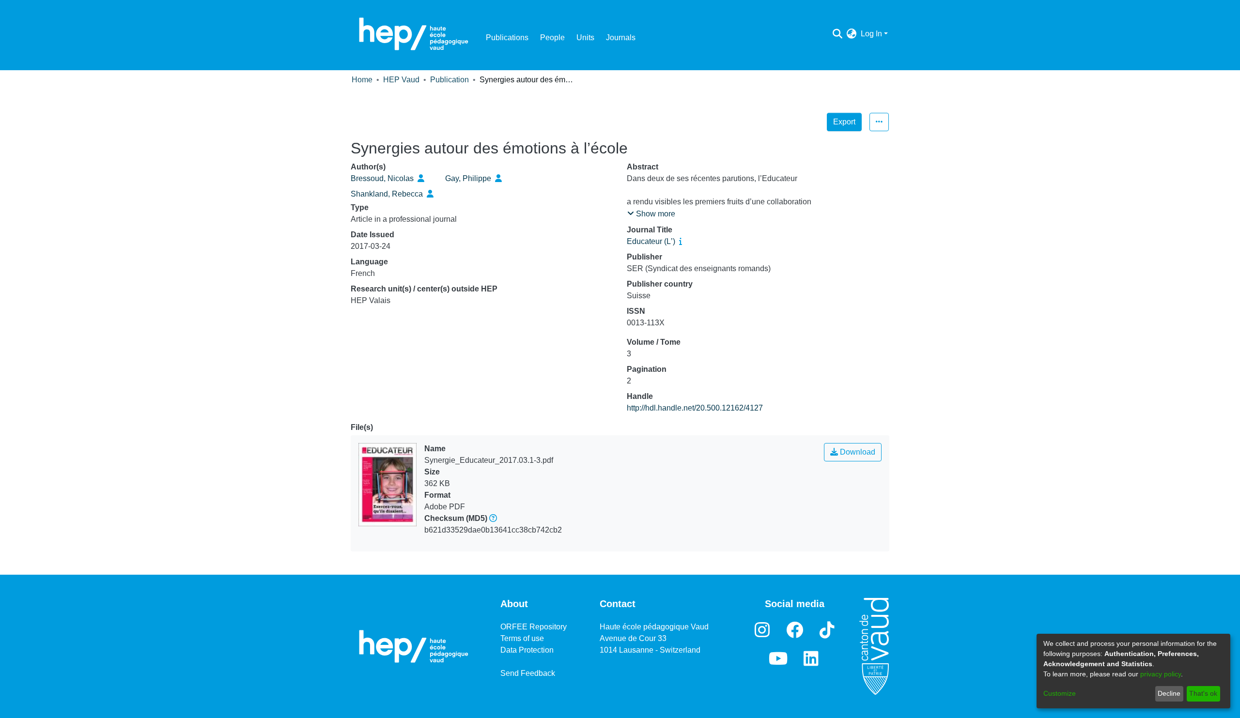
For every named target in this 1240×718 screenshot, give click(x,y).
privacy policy (1160, 674)
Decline (1169, 693)
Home (362, 80)
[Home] (413, 34)
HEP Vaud (401, 80)
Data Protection (527, 650)
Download (856, 452)
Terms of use (522, 638)
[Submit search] (838, 34)
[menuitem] (852, 34)
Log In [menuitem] (871, 34)
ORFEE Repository (533, 627)
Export (844, 122)
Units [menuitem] (585, 37)
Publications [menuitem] (507, 37)
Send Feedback (527, 673)
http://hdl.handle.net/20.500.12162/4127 (695, 408)
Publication (449, 80)
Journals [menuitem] (621, 37)
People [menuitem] (552, 37)
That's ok (1203, 693)
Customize (1059, 693)
